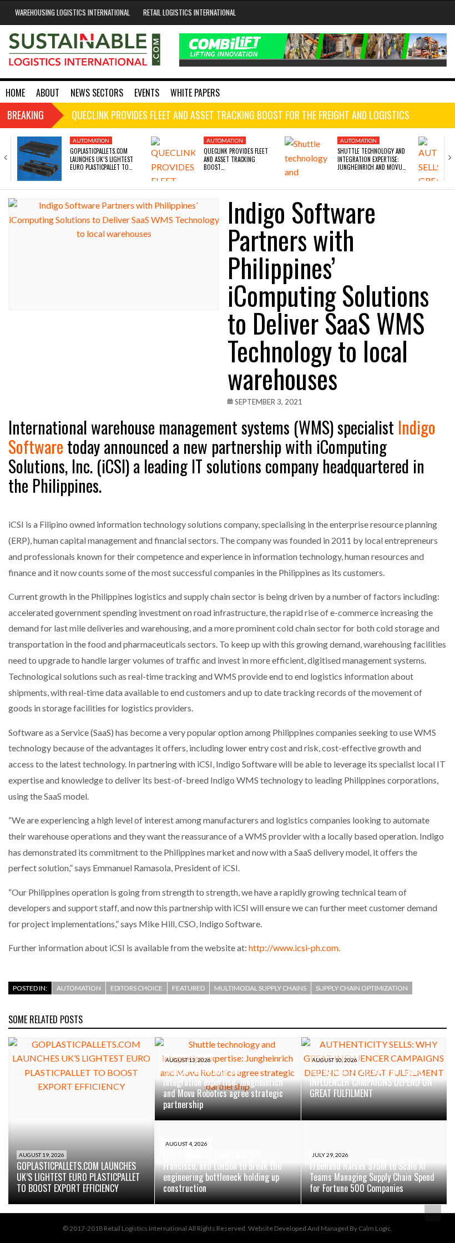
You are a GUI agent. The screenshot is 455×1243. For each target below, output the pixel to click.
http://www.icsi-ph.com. (293, 947)
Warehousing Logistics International (72, 12)
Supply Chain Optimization (362, 988)
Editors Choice (136, 988)
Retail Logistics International (189, 12)
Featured (188, 988)
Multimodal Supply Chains (260, 988)
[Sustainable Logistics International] (85, 51)
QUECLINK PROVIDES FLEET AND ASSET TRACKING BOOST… (236, 158)
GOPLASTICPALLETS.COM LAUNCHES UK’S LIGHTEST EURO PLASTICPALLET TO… (101, 158)
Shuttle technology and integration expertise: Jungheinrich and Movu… (371, 158)
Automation (91, 140)
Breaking (25, 115)
